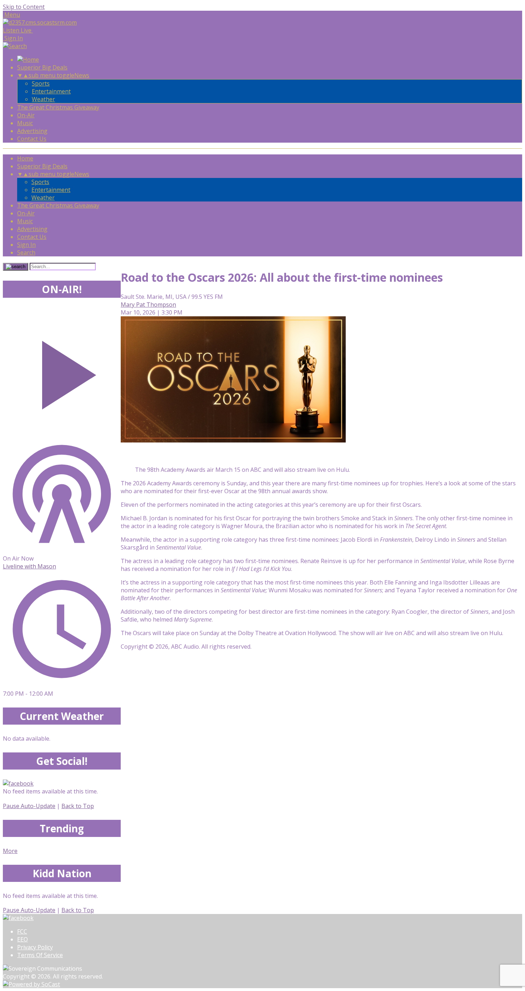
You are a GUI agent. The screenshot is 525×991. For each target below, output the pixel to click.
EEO (22, 939)
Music (25, 123)
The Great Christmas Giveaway (58, 107)
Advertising (32, 131)
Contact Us (31, 139)
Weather (43, 99)
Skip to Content (24, 7)
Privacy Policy (35, 947)
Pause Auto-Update (29, 806)
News (81, 75)
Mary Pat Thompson (148, 304)
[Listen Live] (62, 371)
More (10, 851)
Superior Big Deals (42, 67)
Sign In (26, 245)
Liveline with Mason (29, 566)
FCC (22, 931)
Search (26, 252)
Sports (41, 83)
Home (25, 158)
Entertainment (51, 91)
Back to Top (77, 806)
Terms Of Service (40, 955)
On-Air (26, 115)
